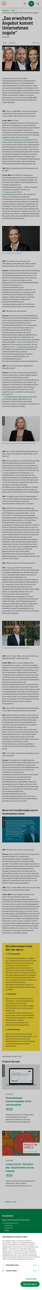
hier (33, 1259)
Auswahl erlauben (31, 1279)
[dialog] (21, 1261)
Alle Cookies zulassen (30, 1284)
